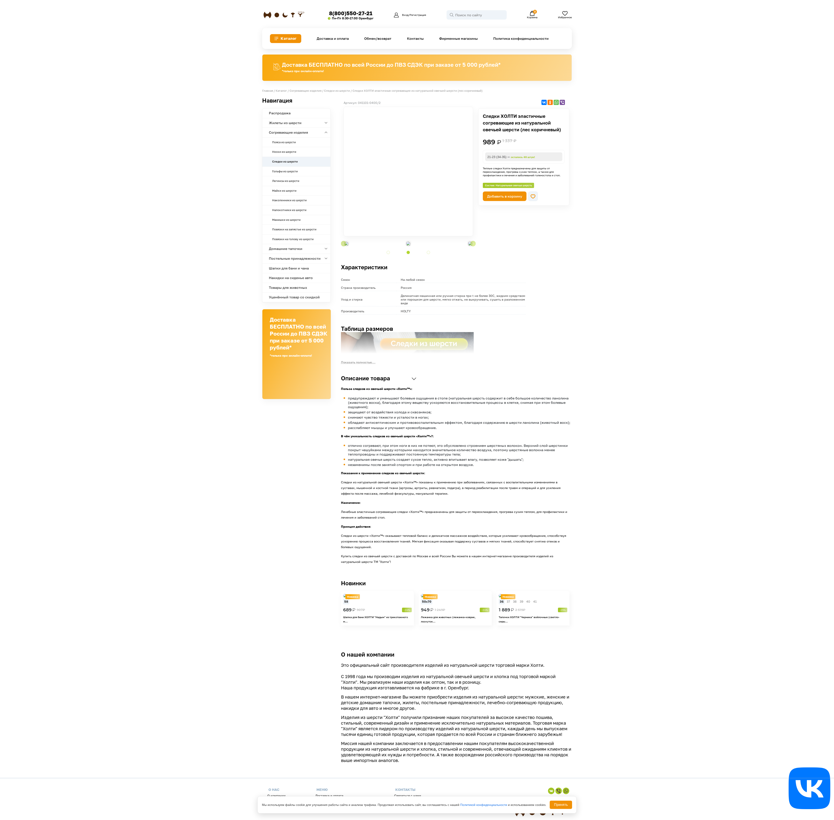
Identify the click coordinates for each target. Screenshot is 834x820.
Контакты (415, 39)
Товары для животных (288, 287)
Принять (561, 805)
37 (508, 601)
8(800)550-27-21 (350, 13)
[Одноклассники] (550, 102)
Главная (267, 90)
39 (521, 601)
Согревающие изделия (305, 90)
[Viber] (562, 102)
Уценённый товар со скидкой (294, 297)
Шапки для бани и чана (289, 268)
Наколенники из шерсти (289, 200)
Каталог (289, 38)
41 (535, 601)
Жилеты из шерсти (285, 123)
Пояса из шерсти (284, 142)
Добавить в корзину (504, 196)
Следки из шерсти (337, 90)
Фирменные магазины (458, 39)
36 (502, 601)
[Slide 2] (408, 252)
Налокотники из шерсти (289, 210)
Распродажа (280, 113)
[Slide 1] (388, 252)
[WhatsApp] (556, 102)
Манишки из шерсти (286, 219)
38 (515, 601)
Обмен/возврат (377, 39)
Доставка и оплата (333, 39)
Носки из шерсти (284, 151)
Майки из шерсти (284, 190)
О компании (276, 795)
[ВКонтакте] (544, 102)
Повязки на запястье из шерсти (294, 229)
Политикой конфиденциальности (483, 805)
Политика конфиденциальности (521, 39)
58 (346, 601)
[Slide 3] (428, 252)
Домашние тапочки (285, 248)
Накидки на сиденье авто (291, 278)
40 (528, 601)
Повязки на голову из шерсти (293, 239)
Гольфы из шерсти (285, 171)
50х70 (426, 601)
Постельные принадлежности (295, 258)
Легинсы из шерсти (285, 181)
